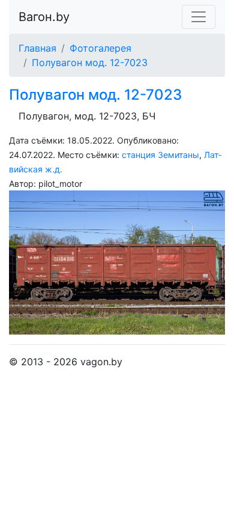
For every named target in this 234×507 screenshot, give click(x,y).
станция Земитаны (160, 155)
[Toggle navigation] (198, 17)
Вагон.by (44, 17)
